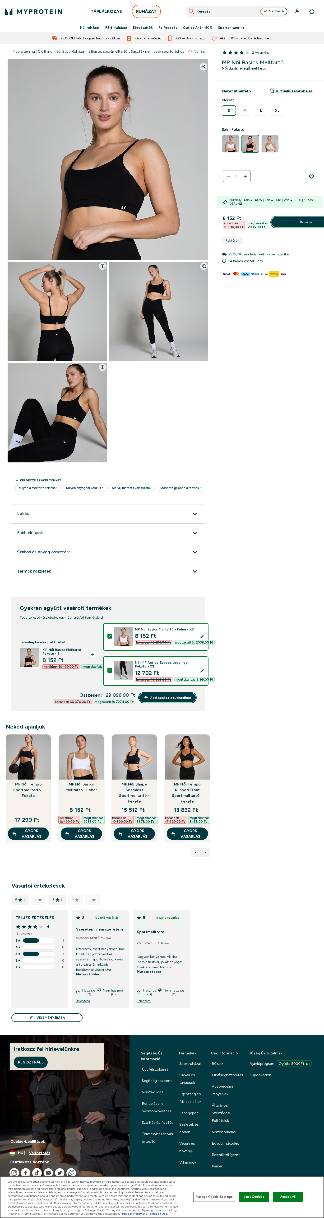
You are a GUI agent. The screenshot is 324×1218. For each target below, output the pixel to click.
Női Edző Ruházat (70, 51)
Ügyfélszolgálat (155, 1069)
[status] (236, 176)
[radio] (229, 110)
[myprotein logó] (33, 11)
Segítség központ (157, 1081)
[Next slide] (209, 798)
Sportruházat (190, 1064)
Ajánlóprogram (280, 1064)
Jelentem (83, 1001)
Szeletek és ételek (189, 1128)
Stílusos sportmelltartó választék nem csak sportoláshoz (136, 51)
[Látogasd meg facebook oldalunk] (25, 1173)
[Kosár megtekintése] (312, 11)
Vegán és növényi (187, 1147)
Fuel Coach (276, 11)
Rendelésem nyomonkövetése (157, 1107)
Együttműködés (225, 1143)
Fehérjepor (188, 1113)
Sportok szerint (231, 27)
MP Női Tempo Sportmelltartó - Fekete (28, 790)
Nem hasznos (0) (113, 992)
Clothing (45, 51)
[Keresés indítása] (191, 11)
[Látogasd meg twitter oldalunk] (60, 1173)
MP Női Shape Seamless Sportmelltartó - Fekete (134, 792)
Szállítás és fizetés (157, 1122)
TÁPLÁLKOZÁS (106, 11)
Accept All (288, 1197)
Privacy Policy (132, 1213)
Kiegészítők (143, 27)
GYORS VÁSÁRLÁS (32, 833)
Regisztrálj (30, 1062)
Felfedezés (167, 27)
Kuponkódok (260, 1075)
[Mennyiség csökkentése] (228, 176)
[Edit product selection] (201, 637)
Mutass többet (88, 974)
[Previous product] (196, 852)
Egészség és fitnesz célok (190, 1098)
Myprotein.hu (23, 51)
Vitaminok (187, 1162)
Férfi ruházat (116, 27)
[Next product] (205, 852)
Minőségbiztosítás (227, 1075)
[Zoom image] (203, 67)
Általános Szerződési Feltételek (221, 1113)
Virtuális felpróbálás (294, 91)
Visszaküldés (152, 1092)
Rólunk (217, 1064)
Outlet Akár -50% (197, 27)
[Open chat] (71, 1173)
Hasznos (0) (89, 992)
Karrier (217, 1166)
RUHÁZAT (146, 11)
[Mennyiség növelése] (245, 176)
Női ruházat (90, 27)
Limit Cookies (254, 1197)
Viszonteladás (224, 1132)
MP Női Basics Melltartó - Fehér (81, 787)
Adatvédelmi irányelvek (222, 1090)
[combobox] (237, 11)
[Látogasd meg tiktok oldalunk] (37, 1173)
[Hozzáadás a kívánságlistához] (311, 176)
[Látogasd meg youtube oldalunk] (48, 1173)
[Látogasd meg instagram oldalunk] (14, 1173)
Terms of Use (157, 1213)
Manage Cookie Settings (214, 1197)
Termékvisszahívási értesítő (158, 1137)
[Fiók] (298, 11)
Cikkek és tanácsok (187, 1079)
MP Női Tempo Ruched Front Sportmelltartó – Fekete (187, 792)
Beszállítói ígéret (226, 1155)
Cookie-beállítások (27, 1141)
